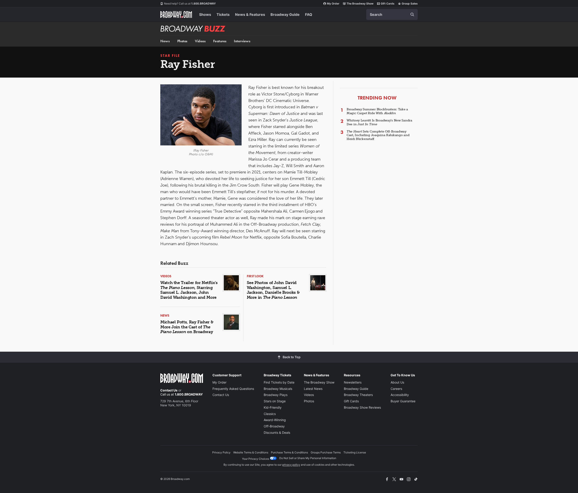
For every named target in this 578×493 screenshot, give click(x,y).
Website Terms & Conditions (250, 452)
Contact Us (168, 390)
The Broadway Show (360, 3)
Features (219, 41)
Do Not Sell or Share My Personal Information (307, 458)
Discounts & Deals (277, 432)
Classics (270, 414)
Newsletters (352, 382)
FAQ (308, 14)
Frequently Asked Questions (233, 389)
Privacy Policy (221, 452)
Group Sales (410, 3)
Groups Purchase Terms (326, 452)
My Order (333, 3)
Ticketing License (354, 452)
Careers (396, 389)
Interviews (242, 41)
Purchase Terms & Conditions (289, 452)
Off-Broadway (274, 426)
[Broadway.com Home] (176, 14)
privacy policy (291, 464)
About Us (397, 382)
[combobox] (392, 14)
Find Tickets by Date (279, 382)
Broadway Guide (285, 14)
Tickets (223, 14)
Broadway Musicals (278, 389)
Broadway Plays (275, 395)
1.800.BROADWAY (190, 3)
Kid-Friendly (273, 407)
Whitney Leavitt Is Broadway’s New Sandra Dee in (379, 122)
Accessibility (400, 395)
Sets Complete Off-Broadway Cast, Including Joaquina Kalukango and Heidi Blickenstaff (378, 135)
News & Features (250, 14)
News (165, 41)
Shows (205, 14)
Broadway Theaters (358, 395)
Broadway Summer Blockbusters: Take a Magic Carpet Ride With (377, 111)
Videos (200, 41)
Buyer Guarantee (403, 401)
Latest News (313, 389)
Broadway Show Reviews (362, 407)
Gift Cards (387, 3)
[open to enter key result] (412, 14)
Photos (182, 41)
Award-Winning (275, 420)
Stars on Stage (275, 401)
